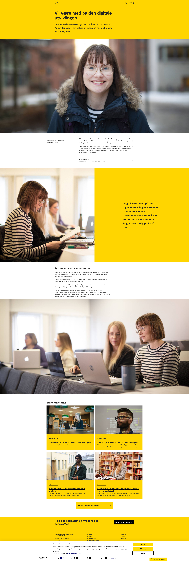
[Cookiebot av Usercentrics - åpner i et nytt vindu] (43, 558)
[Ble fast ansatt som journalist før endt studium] (70, 466)
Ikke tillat (143, 553)
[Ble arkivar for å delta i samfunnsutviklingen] (70, 419)
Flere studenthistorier (88, 505)
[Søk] (126, 3)
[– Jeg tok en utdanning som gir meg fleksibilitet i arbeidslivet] (118, 466)
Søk (123, 3)
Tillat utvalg (143, 548)
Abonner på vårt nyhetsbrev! (124, 522)
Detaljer (112, 558)
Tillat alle (143, 544)
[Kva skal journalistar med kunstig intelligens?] (118, 419)
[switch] (76, 558)
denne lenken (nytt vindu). (74, 553)
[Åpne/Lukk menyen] (133, 3)
